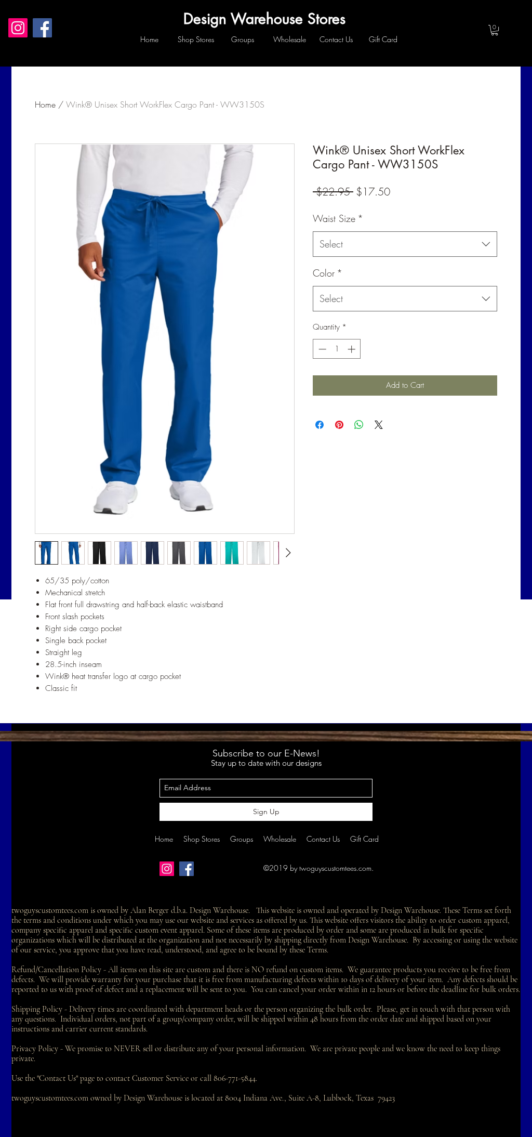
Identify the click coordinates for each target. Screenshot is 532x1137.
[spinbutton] (336, 349)
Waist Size (338, 218)
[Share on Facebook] (319, 425)
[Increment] (352, 349)
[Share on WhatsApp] (359, 425)
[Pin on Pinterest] (339, 425)
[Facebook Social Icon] (42, 27)
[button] (494, 30)
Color (327, 273)
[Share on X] (379, 425)
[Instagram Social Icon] (18, 27)
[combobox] (405, 244)
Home (45, 104)
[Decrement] (321, 349)
